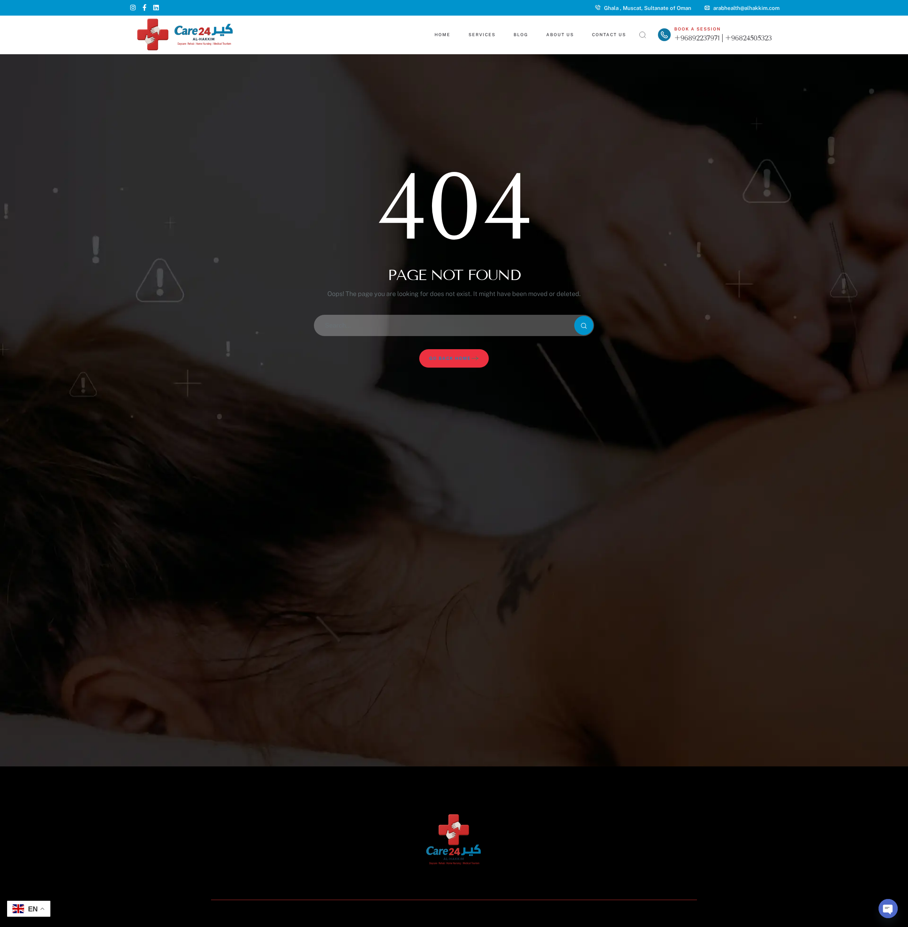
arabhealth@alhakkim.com (746, 8)
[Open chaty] (888, 908)
